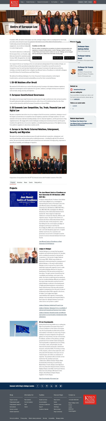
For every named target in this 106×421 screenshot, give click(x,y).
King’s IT (45, 407)
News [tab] (25, 182)
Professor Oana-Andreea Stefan (83, 47)
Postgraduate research (16, 405)
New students (30, 400)
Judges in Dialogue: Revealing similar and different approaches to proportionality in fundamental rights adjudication (53, 315)
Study (23, 2)
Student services (45, 400)
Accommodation (45, 402)
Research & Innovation (43, 2)
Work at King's (60, 409)
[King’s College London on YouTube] (56, 386)
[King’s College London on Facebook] (37, 386)
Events (60, 402)
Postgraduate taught (16, 402)
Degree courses (16, 400)
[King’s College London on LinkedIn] (51, 386)
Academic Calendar (45, 409)
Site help (45, 418)
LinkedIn (75, 106)
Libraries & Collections (45, 405)
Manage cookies (60, 418)
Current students (30, 402)
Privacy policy (24, 418)
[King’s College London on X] (42, 386)
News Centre (60, 400)
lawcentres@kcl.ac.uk (79, 89)
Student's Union (60, 405)
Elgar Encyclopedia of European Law (48, 378)
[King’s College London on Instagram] (47, 386)
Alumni (90, 2)
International (16, 407)
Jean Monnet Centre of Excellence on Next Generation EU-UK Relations (81, 124)
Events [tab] (31, 182)
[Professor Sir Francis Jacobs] (74, 72)
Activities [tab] (19, 182)
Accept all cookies (69, 57)
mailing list (77, 99)
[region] (53, 52)
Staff (86, 2)
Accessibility (51, 418)
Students (81, 2)
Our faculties (55, 2)
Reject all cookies (58, 57)
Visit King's (60, 407)
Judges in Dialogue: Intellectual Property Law (51, 305)
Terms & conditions (14, 418)
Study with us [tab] (38, 182)
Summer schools (16, 409)
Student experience (16, 412)
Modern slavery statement (35, 418)
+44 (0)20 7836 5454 (74, 399)
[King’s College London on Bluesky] (60, 386)
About (62, 2)
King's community (60, 412)
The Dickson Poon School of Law (78, 121)
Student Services (31, 2)
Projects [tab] (13, 182)
